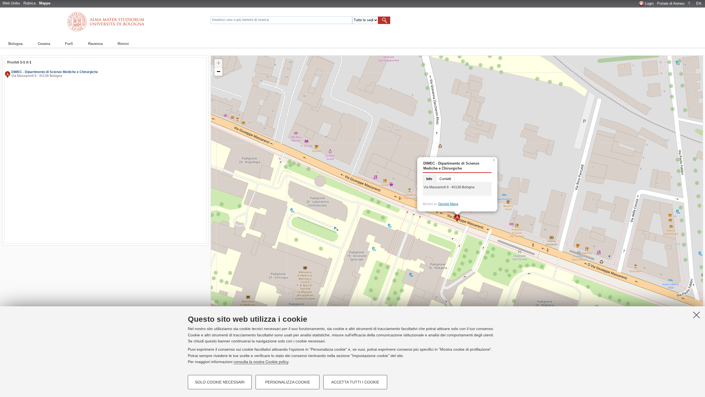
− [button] (218, 71)
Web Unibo (11, 3)
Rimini (123, 44)
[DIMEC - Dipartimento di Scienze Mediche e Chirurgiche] (457, 218)
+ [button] (218, 63)
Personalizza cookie (287, 382)
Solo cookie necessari (220, 382)
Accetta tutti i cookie (355, 382)
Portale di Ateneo (670, 3)
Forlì (69, 44)
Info (429, 179)
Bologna (15, 44)
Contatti (445, 179)
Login (649, 3)
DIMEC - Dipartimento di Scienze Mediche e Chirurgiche (54, 72)
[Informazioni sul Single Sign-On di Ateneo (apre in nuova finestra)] (641, 3)
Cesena (44, 44)
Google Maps (448, 203)
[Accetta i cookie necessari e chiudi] (696, 314)
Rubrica (29, 3)
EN (698, 3)
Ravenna (95, 44)
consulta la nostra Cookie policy (261, 362)
